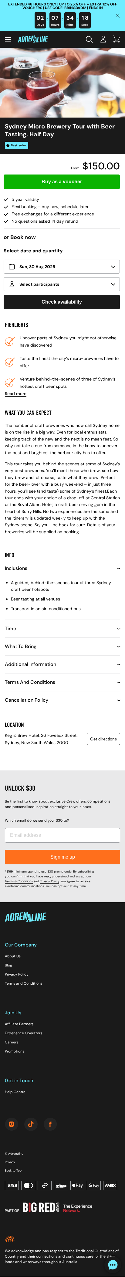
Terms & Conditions (19, 881)
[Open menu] (8, 39)
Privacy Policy (49, 881)
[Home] (33, 39)
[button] (62, 267)
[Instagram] (11, 1125)
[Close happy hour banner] (117, 15)
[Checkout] (116, 39)
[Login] (103, 39)
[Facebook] (50, 1125)
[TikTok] (31, 1125)
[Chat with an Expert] (112, 1264)
